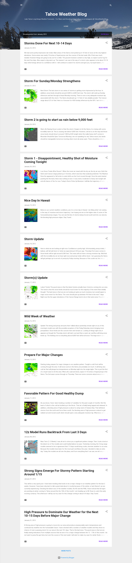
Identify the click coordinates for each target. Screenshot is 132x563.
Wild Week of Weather (39, 316)
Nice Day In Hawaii (37, 200)
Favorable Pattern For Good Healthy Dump (54, 393)
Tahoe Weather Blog (66, 14)
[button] (106, 43)
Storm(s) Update (36, 277)
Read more (103, 69)
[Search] (110, 5)
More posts (66, 551)
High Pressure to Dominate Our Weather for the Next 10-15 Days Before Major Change (61, 513)
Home (66, 26)
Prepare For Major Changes (43, 355)
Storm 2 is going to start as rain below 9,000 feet (58, 119)
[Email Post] (25, 70)
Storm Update (34, 239)
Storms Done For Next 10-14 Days (48, 43)
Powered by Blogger (67, 558)
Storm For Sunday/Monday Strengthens (52, 81)
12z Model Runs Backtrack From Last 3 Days (55, 432)
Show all (105, 34)
